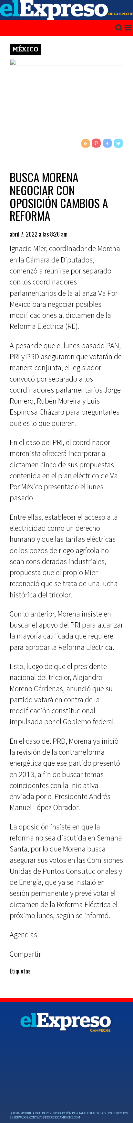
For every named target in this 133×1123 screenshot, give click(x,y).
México (25, 49)
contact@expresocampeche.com (54, 1117)
